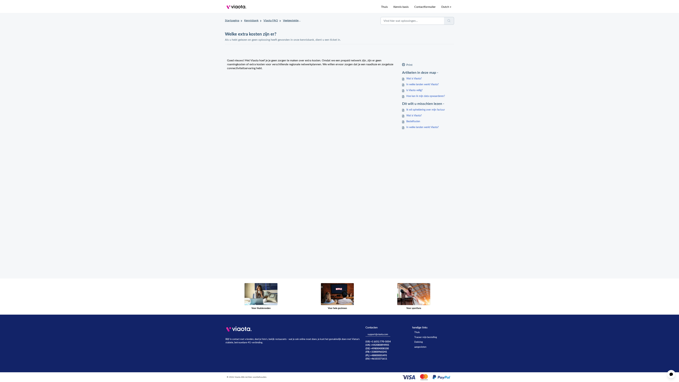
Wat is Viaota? (414, 78)
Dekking (418, 342)
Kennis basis (401, 6)
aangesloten (420, 347)
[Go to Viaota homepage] (236, 7)
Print (409, 64)
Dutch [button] (445, 6)
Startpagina (232, 20)
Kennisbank (251, 20)
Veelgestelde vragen (295, 20)
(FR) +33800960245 (376, 352)
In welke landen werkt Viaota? (422, 84)
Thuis (384, 6)
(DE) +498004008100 (377, 349)
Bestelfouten (413, 121)
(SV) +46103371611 (376, 359)
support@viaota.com (378, 334)
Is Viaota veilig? (414, 90)
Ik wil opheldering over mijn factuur (425, 110)
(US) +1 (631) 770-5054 (378, 342)
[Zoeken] (449, 21)
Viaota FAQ (270, 20)
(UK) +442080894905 (377, 345)
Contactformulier (425, 6)
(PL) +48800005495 (376, 355)
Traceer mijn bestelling (425, 337)
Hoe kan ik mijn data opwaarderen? (425, 96)
